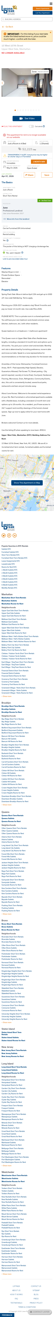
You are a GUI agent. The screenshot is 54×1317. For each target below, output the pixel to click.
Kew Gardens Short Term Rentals (14, 888)
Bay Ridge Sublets (8, 722)
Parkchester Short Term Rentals (13, 954)
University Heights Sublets (11, 1016)
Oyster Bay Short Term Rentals (13, 1097)
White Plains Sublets (9, 1208)
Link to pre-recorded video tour (15, 259)
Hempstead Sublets (9, 1082)
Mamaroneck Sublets (9, 1268)
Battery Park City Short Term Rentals (15, 645)
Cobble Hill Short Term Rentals (13, 779)
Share (30, 175)
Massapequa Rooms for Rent (12, 1119)
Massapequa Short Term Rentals (14, 1114)
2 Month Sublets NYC (10, 573)
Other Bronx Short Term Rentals (13, 945)
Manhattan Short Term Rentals (14, 598)
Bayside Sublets (8, 899)
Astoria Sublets (7, 839)
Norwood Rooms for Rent (11, 968)
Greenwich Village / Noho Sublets (14, 690)
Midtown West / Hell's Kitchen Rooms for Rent (19, 641)
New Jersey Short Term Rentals (14, 1050)
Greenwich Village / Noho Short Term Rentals (18, 688)
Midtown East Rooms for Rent (12, 624)
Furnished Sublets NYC (10, 552)
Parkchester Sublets (9, 956)
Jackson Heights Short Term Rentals (15, 862)
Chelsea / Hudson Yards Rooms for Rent (16, 659)
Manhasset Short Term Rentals (13, 1140)
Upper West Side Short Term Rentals (15, 628)
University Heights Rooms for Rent (14, 1019)
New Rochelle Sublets (10, 1199)
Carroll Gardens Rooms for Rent (13, 767)
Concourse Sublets (9, 1008)
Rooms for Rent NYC (9, 567)
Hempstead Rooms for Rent (12, 1085)
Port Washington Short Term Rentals (15, 1157)
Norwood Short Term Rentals (12, 962)
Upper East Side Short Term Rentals (15, 610)
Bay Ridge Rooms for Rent (11, 724)
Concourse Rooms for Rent (11, 1010)
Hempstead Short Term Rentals (13, 1080)
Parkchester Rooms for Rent (12, 959)
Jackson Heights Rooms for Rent (13, 868)
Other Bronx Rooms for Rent (12, 950)
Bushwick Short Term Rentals (12, 753)
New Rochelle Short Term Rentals (14, 1197)
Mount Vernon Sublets (10, 1217)
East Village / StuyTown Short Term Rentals (18, 662)
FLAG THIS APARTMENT (12, 126)
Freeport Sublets (8, 1108)
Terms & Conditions (27, 1307)
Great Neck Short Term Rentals (13, 1131)
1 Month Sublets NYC (10, 570)
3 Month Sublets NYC (10, 576)
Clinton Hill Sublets (9, 773)
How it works (16, 1294)
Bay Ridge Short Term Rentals (13, 719)
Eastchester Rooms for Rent (12, 1253)
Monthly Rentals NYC (9, 588)
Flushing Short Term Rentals (12, 905)
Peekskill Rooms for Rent (11, 1228)
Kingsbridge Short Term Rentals (14, 980)
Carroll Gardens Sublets (11, 764)
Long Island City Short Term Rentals (15, 845)
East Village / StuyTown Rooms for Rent (16, 667)
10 (38, 110)
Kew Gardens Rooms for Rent (13, 893)
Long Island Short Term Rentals (14, 1067)
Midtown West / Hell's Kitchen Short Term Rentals (20, 636)
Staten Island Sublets (10, 1037)
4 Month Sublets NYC (10, 579)
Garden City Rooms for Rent (12, 1094)
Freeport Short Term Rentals (12, 1105)
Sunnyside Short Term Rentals (13, 880)
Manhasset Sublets (9, 1142)
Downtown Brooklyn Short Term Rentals (16, 796)
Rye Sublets (6, 1234)
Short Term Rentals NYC (11, 555)
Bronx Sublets (7, 927)
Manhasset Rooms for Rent (11, 1145)
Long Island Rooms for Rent (13, 1073)
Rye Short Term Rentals (10, 1231)
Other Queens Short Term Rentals (14, 828)
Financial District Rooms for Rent (14, 676)
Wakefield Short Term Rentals (13, 988)
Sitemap (36, 1290)
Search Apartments (42, 8)
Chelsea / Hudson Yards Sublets (14, 656)
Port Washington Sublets (11, 1159)
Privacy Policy (36, 1303)
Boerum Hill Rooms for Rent (12, 741)
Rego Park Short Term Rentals (13, 871)
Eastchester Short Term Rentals (13, 1248)
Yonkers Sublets (8, 1191)
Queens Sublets (8, 818)
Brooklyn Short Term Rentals (13, 706)
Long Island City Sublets (11, 848)
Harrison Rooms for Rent (11, 1262)
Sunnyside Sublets (8, 882)
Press (36, 1299)
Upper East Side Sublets (11, 613)
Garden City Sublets (9, 1091)
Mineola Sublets (8, 1125)
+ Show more (6, 696)
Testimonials (16, 1303)
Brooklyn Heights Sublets (11, 747)
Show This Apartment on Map (27, 482)
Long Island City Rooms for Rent (13, 851)
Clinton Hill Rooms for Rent (11, 776)
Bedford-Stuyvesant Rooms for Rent (15, 733)
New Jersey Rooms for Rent (13, 1056)
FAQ (16, 1299)
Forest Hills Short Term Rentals (13, 854)
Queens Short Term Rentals (12, 815)
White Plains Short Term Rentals (14, 1205)
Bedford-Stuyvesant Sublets (12, 730)
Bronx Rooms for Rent (10, 930)
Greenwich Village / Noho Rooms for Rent (17, 693)
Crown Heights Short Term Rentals (14, 788)
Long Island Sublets (10, 1070)
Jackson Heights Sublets (11, 865)
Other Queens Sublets (10, 831)
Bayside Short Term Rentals (12, 897)
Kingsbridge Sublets (9, 982)
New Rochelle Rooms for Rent (13, 1202)
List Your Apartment (43, 13)
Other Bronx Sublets (9, 948)
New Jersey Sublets (9, 1053)
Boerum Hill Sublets (9, 739)
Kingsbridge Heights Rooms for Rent (15, 976)
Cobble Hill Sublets (9, 782)
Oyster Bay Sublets (9, 1100)
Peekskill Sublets (8, 1225)
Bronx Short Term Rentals (12, 924)
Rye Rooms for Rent (9, 1236)
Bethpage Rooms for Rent (11, 1154)
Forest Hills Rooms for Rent (12, 859)
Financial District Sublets (11, 673)
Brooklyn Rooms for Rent (12, 712)
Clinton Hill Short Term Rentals (13, 770)
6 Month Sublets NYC (10, 585)
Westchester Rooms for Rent (13, 1181)
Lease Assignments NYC (11, 561)
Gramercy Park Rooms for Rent (13, 684)
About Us (16, 1290)
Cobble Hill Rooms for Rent (12, 784)
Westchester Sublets (10, 1178)
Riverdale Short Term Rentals (12, 937)
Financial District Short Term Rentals (15, 671)
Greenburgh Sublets (9, 1242)
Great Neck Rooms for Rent (12, 1136)
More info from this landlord (18, 219)
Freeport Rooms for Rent (11, 1111)
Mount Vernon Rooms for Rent (13, 1219)
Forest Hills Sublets (9, 856)
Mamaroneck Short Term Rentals (14, 1265)
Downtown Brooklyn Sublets (12, 799)
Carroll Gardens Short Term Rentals (15, 762)
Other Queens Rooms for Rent (13, 833)
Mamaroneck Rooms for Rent (12, 1271)
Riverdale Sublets (8, 939)
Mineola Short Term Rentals (12, 1123)
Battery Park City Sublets (11, 647)
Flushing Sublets (8, 908)
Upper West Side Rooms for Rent (14, 633)
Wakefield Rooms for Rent (11, 993)
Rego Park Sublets (8, 874)
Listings (16, 1286)
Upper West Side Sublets (11, 630)
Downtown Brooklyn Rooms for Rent (15, 801)
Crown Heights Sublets (10, 790)
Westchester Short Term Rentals (14, 1175)
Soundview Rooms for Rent (12, 1002)
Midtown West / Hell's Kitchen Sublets (16, 639)
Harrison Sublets (8, 1259)
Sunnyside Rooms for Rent (11, 885)
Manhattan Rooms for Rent (12, 604)
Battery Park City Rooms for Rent (14, 650)
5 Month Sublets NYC (10, 582)
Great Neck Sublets (9, 1134)
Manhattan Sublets (9, 601)
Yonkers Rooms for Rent (10, 1193)
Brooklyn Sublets (8, 709)
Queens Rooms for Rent (11, 821)
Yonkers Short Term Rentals (12, 1188)
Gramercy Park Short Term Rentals (15, 679)
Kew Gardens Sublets (10, 891)
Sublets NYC (6, 549)
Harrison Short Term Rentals (12, 1257)
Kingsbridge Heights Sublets (12, 974)
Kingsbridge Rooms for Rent (12, 985)
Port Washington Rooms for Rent (14, 1162)
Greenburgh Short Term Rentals (14, 1240)
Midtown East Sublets (10, 622)
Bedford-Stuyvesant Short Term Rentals (16, 728)
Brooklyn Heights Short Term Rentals (15, 745)
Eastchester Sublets (9, 1251)
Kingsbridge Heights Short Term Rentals (17, 971)
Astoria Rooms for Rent (10, 842)
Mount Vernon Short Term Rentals (14, 1214)
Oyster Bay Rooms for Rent (12, 1102)
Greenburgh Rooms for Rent (12, 1245)
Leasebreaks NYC (8, 564)
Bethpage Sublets (8, 1151)
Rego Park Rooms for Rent (11, 876)
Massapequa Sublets (9, 1117)
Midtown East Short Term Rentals (14, 619)
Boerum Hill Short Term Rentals (13, 736)
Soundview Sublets (9, 999)
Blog (36, 1294)
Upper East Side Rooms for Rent (14, 616)
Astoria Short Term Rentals (12, 837)
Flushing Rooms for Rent (11, 911)
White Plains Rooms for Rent (12, 1210)
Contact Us (36, 1286)
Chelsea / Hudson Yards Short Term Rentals (18, 653)
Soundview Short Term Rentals (13, 997)
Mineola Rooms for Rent (10, 1128)
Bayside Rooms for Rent (10, 902)
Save (46, 175)
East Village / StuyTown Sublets (13, 664)
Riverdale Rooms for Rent (11, 942)
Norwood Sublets (8, 965)
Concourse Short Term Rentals (13, 1005)
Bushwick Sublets (8, 756)
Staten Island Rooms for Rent (13, 1040)
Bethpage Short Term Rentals (13, 1148)
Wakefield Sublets (8, 991)
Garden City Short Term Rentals (13, 1088)
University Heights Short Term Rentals (16, 1014)
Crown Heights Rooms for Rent (13, 793)
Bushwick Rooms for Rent (11, 758)
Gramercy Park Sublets (10, 682)
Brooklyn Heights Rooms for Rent (14, 750)
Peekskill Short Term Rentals (12, 1223)
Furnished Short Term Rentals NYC (15, 558)
